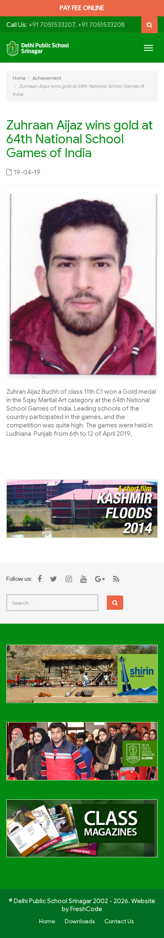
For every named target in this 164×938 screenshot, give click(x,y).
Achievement (46, 78)
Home (19, 78)
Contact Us (119, 921)
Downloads (80, 921)
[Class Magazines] (82, 833)
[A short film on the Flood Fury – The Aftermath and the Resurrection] (82, 508)
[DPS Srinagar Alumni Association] (82, 756)
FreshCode (86, 909)
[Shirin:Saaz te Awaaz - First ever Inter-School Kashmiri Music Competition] (82, 678)
